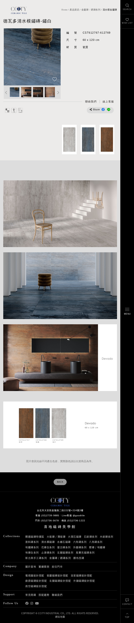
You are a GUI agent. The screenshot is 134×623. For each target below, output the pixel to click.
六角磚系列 (80, 542)
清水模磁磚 (48, 542)
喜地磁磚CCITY (19, 10)
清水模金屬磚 (110, 10)
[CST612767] (106, 139)
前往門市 (57, 566)
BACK (60, 482)
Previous (9, 56)
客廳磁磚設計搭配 (57, 575)
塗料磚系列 (32, 542)
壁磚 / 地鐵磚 (97, 547)
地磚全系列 (32, 552)
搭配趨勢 (44, 595)
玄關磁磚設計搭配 (60, 581)
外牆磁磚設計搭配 (84, 581)
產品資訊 (74, 10)
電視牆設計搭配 (34, 575)
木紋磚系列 (106, 536)
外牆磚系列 (80, 547)
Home (64, 10)
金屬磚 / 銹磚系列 (90, 10)
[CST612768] (88, 139)
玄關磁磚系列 (65, 552)
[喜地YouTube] (37, 603)
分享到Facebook (103, 109)
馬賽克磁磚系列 (85, 552)
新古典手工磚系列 (36, 558)
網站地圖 (60, 616)
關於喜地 (30, 566)
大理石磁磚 (75, 536)
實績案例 (44, 566)
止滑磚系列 (48, 552)
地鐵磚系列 (32, 547)
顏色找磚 (78, 558)
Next (55, 56)
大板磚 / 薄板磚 (56, 536)
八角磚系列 (96, 542)
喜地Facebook (26, 603)
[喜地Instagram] (31, 603)
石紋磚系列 (91, 536)
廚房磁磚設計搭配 (36, 581)
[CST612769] (69, 139)
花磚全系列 (48, 547)
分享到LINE (108, 109)
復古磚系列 (64, 547)
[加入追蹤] (54, 79)
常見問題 (30, 595)
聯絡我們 (57, 595)
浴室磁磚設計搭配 (81, 575)
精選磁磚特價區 (34, 536)
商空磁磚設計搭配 (36, 586)
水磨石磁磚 (64, 542)
